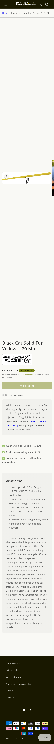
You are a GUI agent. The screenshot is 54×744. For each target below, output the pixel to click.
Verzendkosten (29, 375)
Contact (10, 690)
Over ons (11, 697)
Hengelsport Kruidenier (21, 739)
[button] (6, 4)
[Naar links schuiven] (20, 336)
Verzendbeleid (14, 677)
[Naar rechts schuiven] (33, 336)
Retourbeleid (13, 663)
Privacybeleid (13, 670)
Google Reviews (32, 445)
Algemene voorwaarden (19, 683)
